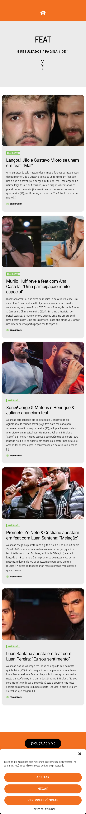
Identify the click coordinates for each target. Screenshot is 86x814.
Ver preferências (43, 800)
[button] (80, 754)
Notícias (13, 153)
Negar (43, 789)
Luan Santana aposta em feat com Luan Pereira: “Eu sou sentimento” (38, 656)
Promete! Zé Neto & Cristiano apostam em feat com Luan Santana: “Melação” (42, 535)
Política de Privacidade (44, 809)
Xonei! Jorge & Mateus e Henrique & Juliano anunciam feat (40, 410)
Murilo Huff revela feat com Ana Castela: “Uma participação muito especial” (38, 287)
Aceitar (43, 777)
